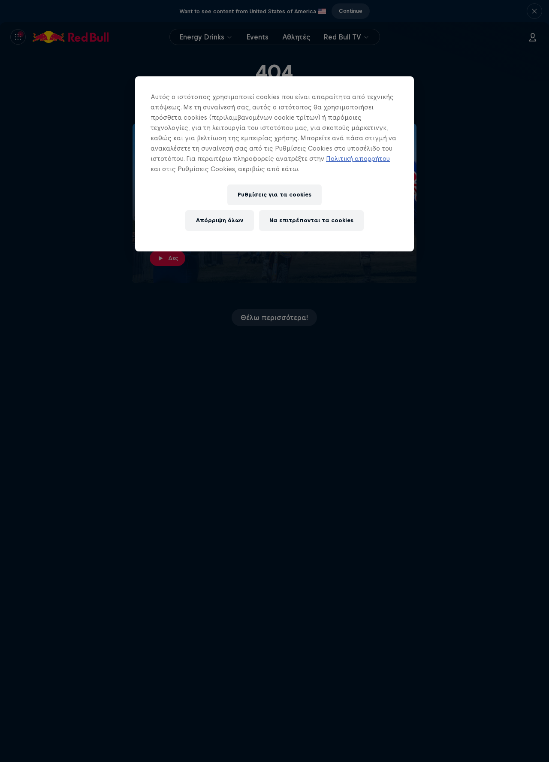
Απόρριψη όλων (219, 220)
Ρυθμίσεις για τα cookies (274, 194)
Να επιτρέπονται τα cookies (311, 220)
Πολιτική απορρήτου (358, 158)
